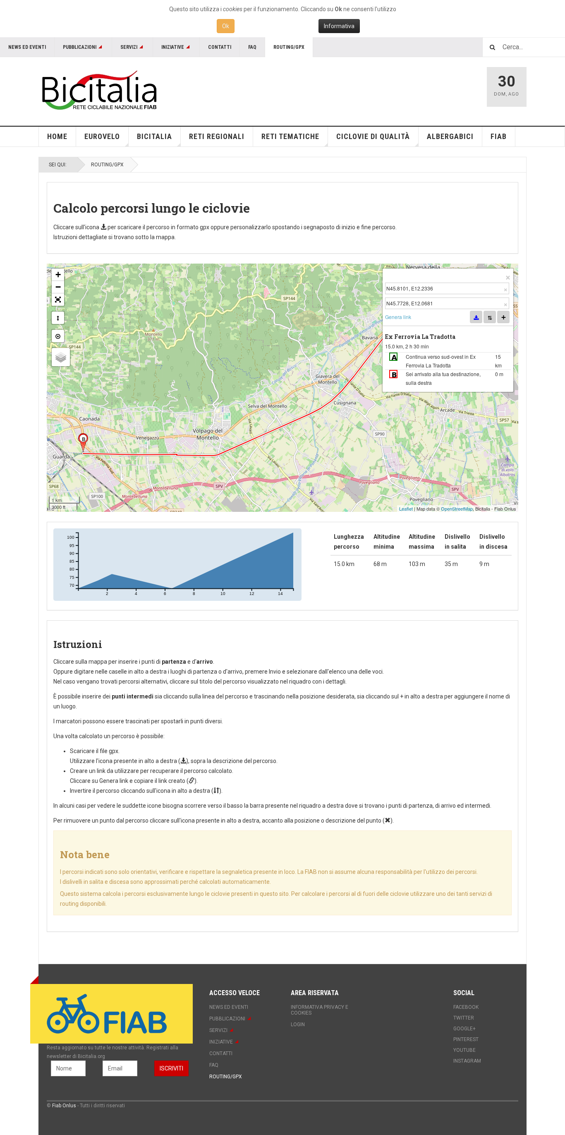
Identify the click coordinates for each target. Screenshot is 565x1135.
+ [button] (58, 274)
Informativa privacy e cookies (319, 1010)
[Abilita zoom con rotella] (58, 318)
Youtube (464, 1050)
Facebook (466, 1007)
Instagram (467, 1061)
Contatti (219, 47)
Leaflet (406, 508)
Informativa (339, 26)
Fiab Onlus (64, 1106)
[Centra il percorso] (58, 336)
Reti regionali (216, 136)
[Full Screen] (58, 299)
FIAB (499, 136)
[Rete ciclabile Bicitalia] (98, 90)
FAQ (252, 47)
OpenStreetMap (457, 508)
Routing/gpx (288, 47)
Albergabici (450, 136)
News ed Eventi (27, 47)
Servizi (128, 47)
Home (57, 136)
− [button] (58, 287)
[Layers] (61, 357)
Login (298, 1024)
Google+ (464, 1029)
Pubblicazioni (79, 47)
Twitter (463, 1018)
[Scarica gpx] (476, 317)
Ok (225, 26)
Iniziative (172, 47)
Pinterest (466, 1039)
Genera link (398, 316)
